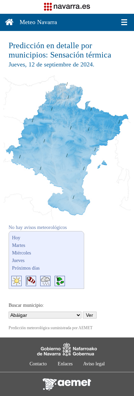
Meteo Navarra (38, 22)
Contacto (38, 363)
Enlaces (65, 363)
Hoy (16, 237)
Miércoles (21, 253)
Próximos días (26, 268)
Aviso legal (94, 363)
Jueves (18, 260)
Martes (18, 245)
